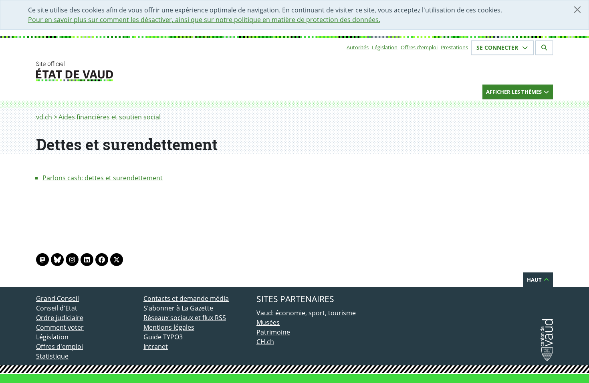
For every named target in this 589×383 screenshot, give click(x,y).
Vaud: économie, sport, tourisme (306, 312)
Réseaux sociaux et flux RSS (184, 317)
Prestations (454, 47)
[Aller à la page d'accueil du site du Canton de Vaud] (140, 71)
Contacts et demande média (186, 298)
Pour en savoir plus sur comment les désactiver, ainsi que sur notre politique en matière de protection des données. (204, 19)
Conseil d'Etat (56, 308)
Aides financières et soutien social (109, 117)
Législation (384, 47)
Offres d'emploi (419, 47)
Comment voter (60, 327)
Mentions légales (168, 327)
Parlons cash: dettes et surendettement (102, 177)
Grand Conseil (57, 298)
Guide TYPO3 (163, 337)
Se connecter (498, 47)
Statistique (52, 356)
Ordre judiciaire (59, 317)
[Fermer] (577, 9)
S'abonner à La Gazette (178, 308)
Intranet (155, 346)
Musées (268, 322)
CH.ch (265, 341)
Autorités (358, 47)
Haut (535, 279)
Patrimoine (273, 332)
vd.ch (44, 117)
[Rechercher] (544, 47)
